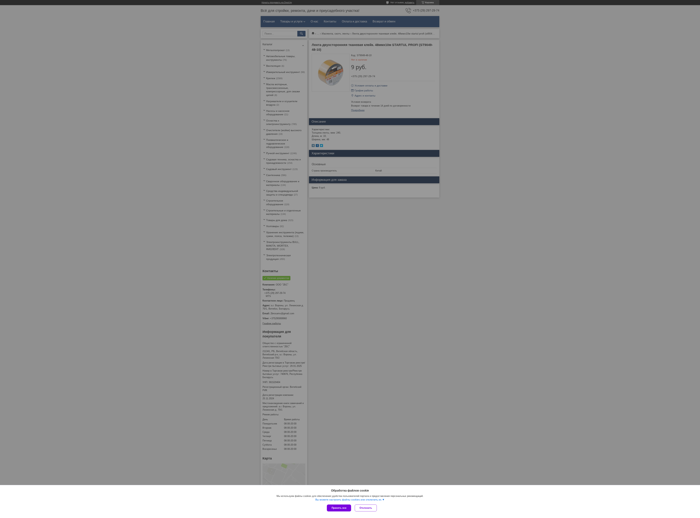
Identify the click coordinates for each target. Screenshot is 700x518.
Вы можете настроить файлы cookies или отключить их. (348, 499)
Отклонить (365, 508)
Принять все (339, 508)
